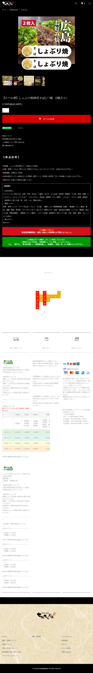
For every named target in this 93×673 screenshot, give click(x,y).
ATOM (38, 636)
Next (73, 44)
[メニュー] (89, 3)
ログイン (64, 644)
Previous (20, 44)
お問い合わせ (66, 652)
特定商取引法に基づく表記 (11, 139)
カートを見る (66, 648)
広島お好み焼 (14, 10)
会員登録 (64, 640)
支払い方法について (9, 648)
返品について (7, 136)
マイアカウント (66, 636)
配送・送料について (9, 640)
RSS (33, 636)
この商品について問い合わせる (13, 142)
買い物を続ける (7, 145)
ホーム (4, 10)
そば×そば (24, 10)
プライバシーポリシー (10, 656)
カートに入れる (48, 119)
